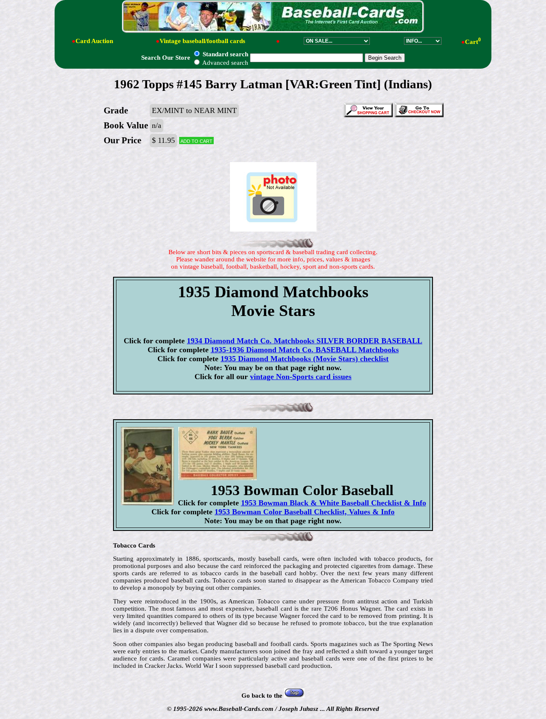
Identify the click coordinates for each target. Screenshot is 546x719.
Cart (473, 41)
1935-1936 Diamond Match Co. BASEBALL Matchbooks (305, 349)
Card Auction (94, 41)
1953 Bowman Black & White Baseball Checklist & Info (333, 503)
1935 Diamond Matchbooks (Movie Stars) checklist (305, 358)
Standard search (224, 54)
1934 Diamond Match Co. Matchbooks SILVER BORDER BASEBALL (304, 340)
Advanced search (224, 62)
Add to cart (196, 140)
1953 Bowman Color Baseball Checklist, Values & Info (305, 511)
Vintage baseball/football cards (202, 41)
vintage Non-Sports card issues (300, 376)
